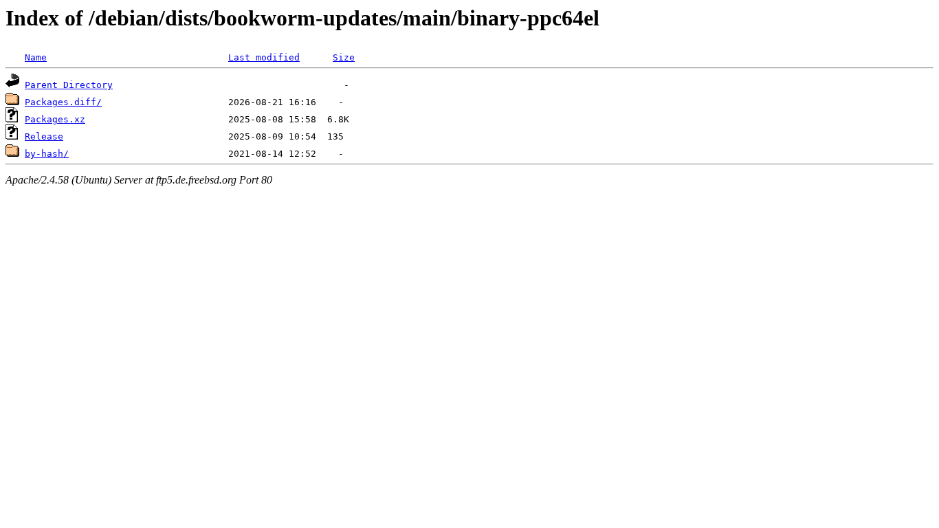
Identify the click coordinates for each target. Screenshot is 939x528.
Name (36, 57)
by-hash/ (47, 153)
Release (44, 136)
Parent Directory (69, 85)
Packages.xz (55, 119)
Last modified (264, 57)
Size (344, 57)
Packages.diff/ (63, 102)
